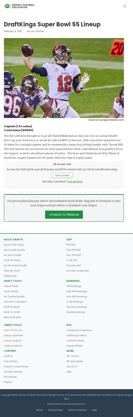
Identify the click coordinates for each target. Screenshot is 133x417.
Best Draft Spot (12, 317)
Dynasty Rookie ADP (77, 270)
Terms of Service (77, 409)
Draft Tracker (11, 291)
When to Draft (12, 312)
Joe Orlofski (37, 31)
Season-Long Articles (16, 366)
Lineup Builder (74, 345)
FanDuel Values (75, 340)
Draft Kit (8, 356)
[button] (125, 6)
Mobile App (10, 275)
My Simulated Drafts (15, 265)
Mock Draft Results (14, 250)
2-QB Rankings (74, 301)
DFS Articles (10, 376)
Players (8, 382)
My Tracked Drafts (14, 296)
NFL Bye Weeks (74, 361)
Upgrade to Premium (64, 214)
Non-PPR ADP (73, 255)
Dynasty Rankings (76, 307)
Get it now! (62, 175)
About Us (71, 366)
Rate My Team (12, 270)
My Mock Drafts (12, 255)
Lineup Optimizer (13, 335)
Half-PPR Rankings (76, 291)
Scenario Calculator (15, 301)
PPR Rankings (73, 286)
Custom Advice (13, 345)
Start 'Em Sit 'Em (13, 330)
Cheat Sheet (11, 286)
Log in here (75, 181)
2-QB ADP (71, 260)
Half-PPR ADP (73, 250)
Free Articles (11, 361)
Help (69, 371)
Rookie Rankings (75, 312)
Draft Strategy (12, 307)
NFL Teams (72, 356)
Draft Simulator (12, 260)
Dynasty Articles (13, 371)
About (39, 409)
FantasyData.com (76, 404)
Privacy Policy (55, 409)
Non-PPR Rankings (76, 296)
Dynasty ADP (73, 265)
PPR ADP (70, 244)
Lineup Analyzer (13, 340)
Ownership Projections (79, 330)
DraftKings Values (76, 335)
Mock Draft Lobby (14, 244)
